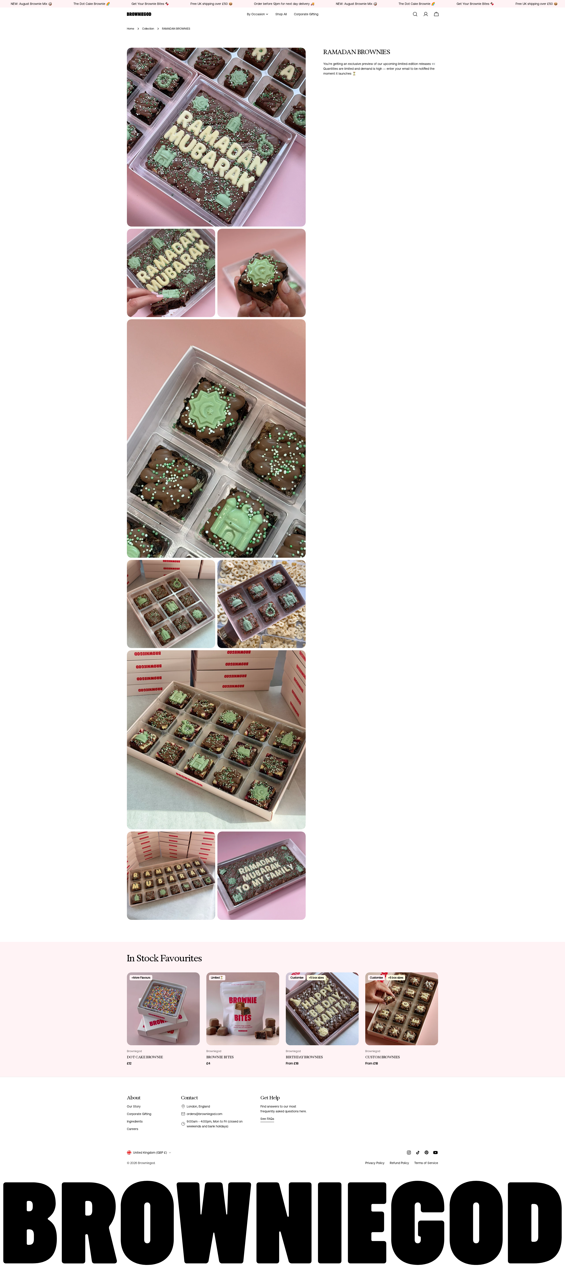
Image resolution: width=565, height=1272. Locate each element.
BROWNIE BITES (220, 1057)
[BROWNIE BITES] (242, 1008)
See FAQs (267, 1119)
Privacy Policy (374, 1163)
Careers (132, 1129)
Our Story (134, 1106)
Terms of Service (426, 1163)
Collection (148, 28)
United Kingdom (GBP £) (150, 1152)
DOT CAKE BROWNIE (145, 1057)
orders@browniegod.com (204, 1114)
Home (130, 28)
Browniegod (146, 1163)
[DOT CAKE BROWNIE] (163, 1008)
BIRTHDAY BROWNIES (304, 1057)
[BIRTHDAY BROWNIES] (322, 1008)
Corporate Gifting (139, 1114)
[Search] (415, 14)
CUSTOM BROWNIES (382, 1057)
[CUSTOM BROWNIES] (401, 1008)
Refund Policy (399, 1163)
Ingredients (135, 1121)
